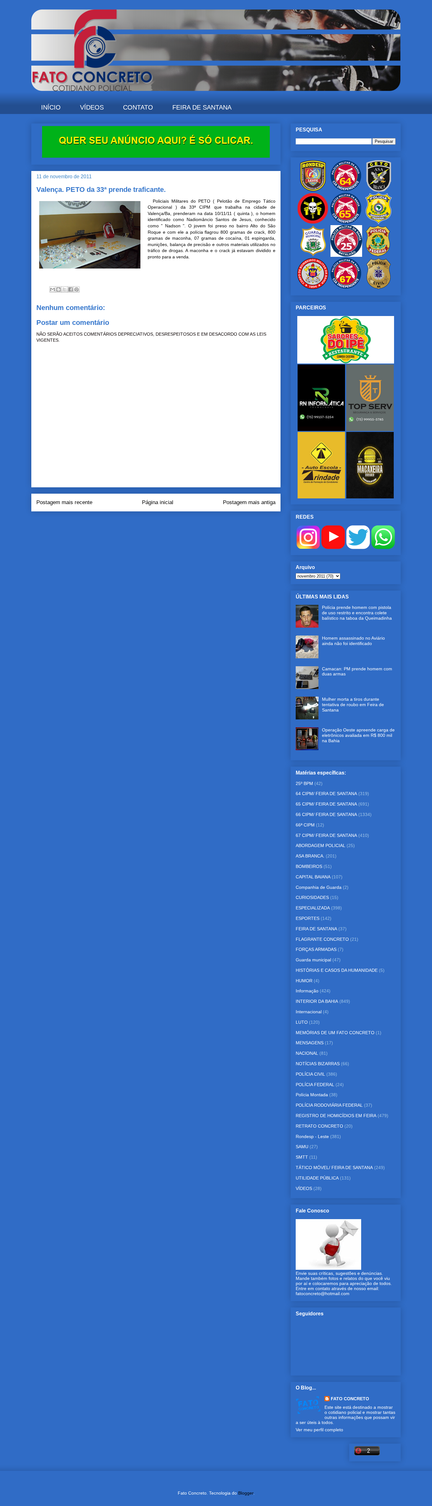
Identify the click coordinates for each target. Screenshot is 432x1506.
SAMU (302, 1146)
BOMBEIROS (309, 866)
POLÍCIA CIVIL (310, 1074)
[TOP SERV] (370, 429)
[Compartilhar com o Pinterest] (76, 289)
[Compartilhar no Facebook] (70, 289)
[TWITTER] (358, 547)
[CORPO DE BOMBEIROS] (313, 287)
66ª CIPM (305, 824)
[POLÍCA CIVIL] (378, 287)
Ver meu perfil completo (319, 1429)
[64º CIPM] (345, 190)
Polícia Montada (312, 1094)
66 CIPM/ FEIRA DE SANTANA (326, 814)
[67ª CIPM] (345, 287)
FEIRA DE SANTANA (201, 107)
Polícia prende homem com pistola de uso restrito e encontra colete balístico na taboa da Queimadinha (357, 613)
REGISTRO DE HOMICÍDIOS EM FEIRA (336, 1115)
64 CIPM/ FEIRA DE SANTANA (326, 793)
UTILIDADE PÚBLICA (317, 1177)
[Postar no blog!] (58, 289)
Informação (307, 990)
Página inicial (157, 502)
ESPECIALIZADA (313, 907)
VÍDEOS (92, 107)
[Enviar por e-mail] (52, 289)
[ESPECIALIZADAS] (313, 222)
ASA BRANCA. (310, 855)
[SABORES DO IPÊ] (345, 361)
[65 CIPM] (345, 222)
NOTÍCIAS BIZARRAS (318, 1063)
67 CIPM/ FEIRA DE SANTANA (326, 835)
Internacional (309, 1011)
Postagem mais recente (64, 502)
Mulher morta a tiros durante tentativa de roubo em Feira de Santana (353, 704)
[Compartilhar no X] (64, 289)
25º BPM (304, 783)
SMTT (302, 1157)
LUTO (302, 1022)
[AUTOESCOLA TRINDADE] (322, 496)
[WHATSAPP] (383, 547)
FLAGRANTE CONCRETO (322, 939)
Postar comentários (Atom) (165, 524)
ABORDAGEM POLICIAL (320, 845)
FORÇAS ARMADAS (316, 949)
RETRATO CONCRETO (319, 1126)
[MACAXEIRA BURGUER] (370, 496)
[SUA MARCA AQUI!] (156, 156)
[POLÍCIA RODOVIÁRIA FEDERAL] (378, 222)
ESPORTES (307, 918)
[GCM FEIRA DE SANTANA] (313, 255)
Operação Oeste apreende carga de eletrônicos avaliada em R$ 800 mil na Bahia (358, 735)
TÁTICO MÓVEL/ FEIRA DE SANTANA (334, 1167)
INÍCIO (51, 107)
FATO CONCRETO (350, 1398)
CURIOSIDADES (312, 897)
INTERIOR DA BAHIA (317, 1001)
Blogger (245, 1493)
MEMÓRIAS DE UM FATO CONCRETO (335, 1032)
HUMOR (304, 980)
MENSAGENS (310, 1042)
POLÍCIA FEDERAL (315, 1084)
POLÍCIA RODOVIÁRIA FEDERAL (329, 1105)
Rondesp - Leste (312, 1136)
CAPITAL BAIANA (313, 876)
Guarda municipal (313, 959)
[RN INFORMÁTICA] (322, 429)
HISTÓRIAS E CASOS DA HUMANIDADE (337, 970)
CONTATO (138, 107)
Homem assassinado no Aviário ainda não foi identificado (353, 641)
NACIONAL (307, 1053)
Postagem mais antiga (249, 502)
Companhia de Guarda (319, 887)
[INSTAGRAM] (308, 547)
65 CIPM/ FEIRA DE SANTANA (326, 804)
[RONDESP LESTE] (313, 190)
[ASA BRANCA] (378, 190)
